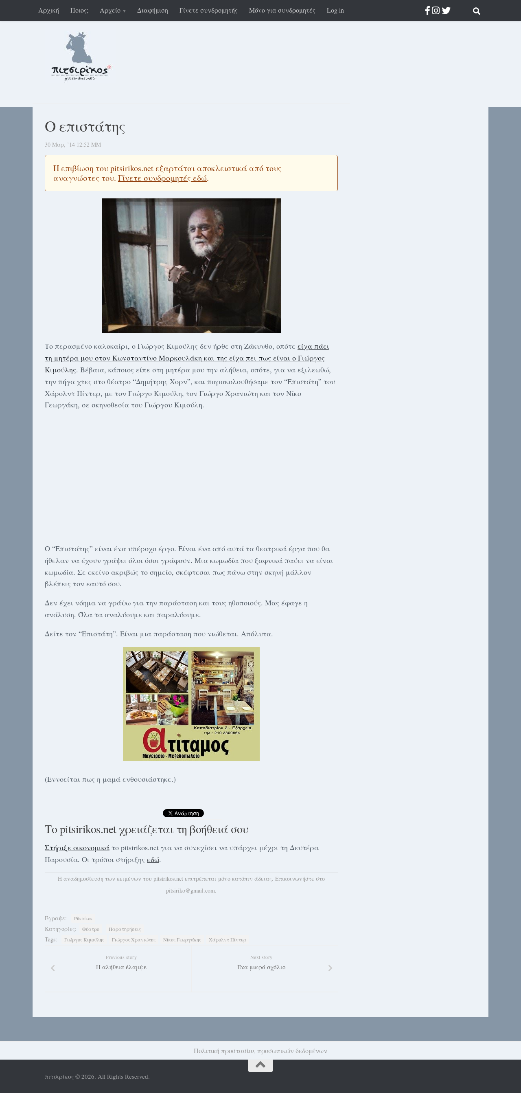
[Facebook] (427, 10)
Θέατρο (90, 929)
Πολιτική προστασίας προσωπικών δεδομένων (260, 1050)
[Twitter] (446, 10)
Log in (335, 10)
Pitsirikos (83, 918)
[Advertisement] (191, 475)
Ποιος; (79, 10)
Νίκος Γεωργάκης (182, 939)
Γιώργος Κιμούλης (84, 939)
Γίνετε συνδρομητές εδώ (162, 177)
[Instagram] (436, 10)
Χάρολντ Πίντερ (227, 939)
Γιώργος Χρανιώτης (133, 939)
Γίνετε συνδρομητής (209, 10)
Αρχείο (110, 10)
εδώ (153, 859)
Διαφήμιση (152, 10)
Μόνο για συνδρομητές (282, 10)
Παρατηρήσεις (125, 929)
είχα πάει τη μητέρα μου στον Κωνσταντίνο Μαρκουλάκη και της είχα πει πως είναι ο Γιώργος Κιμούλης (187, 357)
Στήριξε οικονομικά (77, 847)
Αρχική (48, 10)
